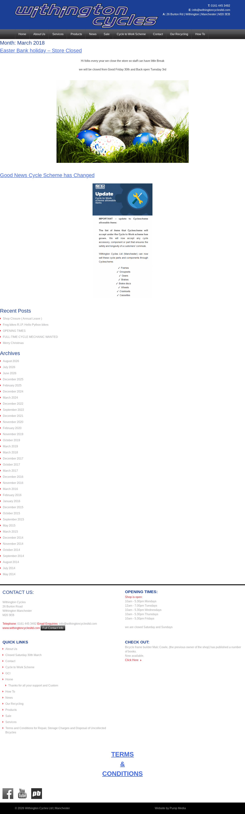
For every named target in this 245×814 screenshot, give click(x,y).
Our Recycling (179, 34)
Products (76, 34)
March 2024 (10, 397)
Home (22, 34)
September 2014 (13, 555)
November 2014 (13, 543)
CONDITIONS (122, 773)
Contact (158, 34)
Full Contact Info (53, 627)
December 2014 (13, 537)
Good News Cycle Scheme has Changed (47, 175)
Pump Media (178, 808)
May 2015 (9, 525)
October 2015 (11, 513)
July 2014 (9, 568)
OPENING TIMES (14, 330)
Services (57, 34)
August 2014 (11, 562)
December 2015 (13, 507)
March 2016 (10, 488)
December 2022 (13, 403)
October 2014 (11, 549)
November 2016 (13, 482)
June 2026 (9, 373)
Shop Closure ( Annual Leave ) (22, 318)
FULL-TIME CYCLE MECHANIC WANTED (30, 336)
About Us (39, 34)
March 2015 (10, 531)
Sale (107, 34)
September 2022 (13, 409)
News (92, 34)
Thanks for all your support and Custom (33, 685)
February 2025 (12, 385)
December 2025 (13, 379)
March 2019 (10, 446)
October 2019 (11, 440)
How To (200, 34)
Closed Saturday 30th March (23, 655)
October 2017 (11, 464)
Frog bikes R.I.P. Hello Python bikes (25, 324)
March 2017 (10, 470)
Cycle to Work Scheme (131, 34)
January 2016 (11, 501)
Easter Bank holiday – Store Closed (41, 50)
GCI (7, 673)
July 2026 (9, 367)
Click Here (131, 660)
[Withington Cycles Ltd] (86, 26)
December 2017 (13, 458)
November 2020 (13, 421)
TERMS (122, 754)
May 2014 (9, 574)
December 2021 (13, 415)
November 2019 (13, 434)
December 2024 (13, 391)
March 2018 (10, 452)
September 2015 (13, 519)
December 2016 (13, 476)
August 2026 (11, 361)
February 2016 (12, 495)
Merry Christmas (13, 342)
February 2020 (12, 428)
